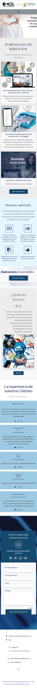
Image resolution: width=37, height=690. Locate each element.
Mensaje (7, 590)
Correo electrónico (11, 575)
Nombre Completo (11, 567)
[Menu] (18, 11)
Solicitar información (18, 612)
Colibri (31, 684)
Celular (7, 583)
